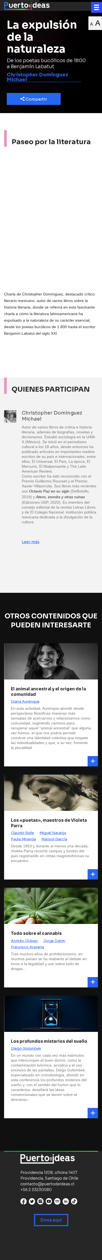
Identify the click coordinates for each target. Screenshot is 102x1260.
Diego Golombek (26, 1048)
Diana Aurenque (25, 701)
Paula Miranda (23, 839)
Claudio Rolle (22, 833)
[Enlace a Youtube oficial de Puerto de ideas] (49, 1202)
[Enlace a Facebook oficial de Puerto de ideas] (23, 1202)
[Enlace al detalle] (93, 761)
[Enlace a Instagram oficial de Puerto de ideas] (40, 1202)
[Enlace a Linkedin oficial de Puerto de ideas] (66, 1202)
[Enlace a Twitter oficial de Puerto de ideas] (32, 1202)
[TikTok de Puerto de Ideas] (74, 1201)
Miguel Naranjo (52, 833)
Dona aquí (51, 1220)
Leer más (30, 542)
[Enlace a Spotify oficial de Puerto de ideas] (57, 1202)
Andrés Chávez (24, 940)
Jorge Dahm (54, 940)
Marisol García (54, 839)
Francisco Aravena (27, 947)
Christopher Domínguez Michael (37, 77)
